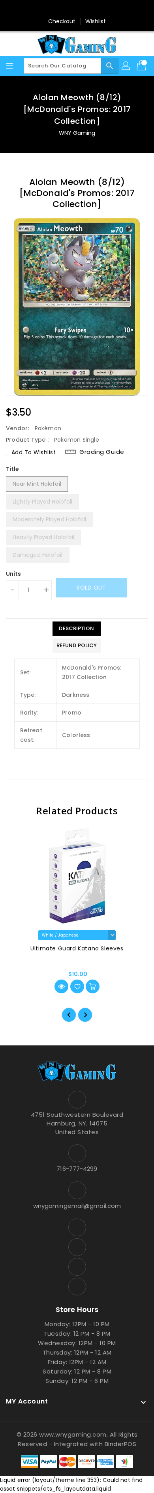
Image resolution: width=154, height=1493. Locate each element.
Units (13, 574)
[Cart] (142, 66)
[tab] (77, 628)
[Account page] (126, 66)
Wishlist (95, 21)
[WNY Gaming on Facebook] (54, 9)
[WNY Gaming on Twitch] (99, 9)
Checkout (62, 21)
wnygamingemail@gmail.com (77, 1206)
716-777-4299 (76, 1169)
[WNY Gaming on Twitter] (69, 9)
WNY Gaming (77, 133)
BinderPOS (121, 1444)
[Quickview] (61, 986)
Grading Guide (101, 452)
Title (12, 469)
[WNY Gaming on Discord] (84, 9)
